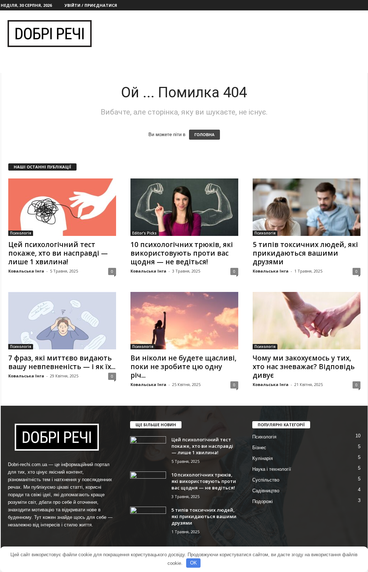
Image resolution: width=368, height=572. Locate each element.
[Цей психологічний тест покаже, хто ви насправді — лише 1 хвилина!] (62, 207)
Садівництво (265, 490)
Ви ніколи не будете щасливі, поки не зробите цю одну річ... (183, 366)
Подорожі (262, 501)
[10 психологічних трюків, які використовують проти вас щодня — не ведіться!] (184, 207)
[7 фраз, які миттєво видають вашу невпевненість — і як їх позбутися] (62, 320)
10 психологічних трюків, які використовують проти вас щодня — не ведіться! (181, 253)
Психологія (20, 233)
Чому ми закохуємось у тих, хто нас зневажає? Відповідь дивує (304, 366)
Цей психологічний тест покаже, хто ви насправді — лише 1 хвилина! (58, 253)
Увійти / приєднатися (91, 5)
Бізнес (259, 447)
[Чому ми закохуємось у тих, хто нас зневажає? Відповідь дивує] (306, 320)
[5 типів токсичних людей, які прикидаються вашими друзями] (306, 207)
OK (193, 563)
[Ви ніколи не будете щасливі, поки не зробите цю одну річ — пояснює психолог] (184, 320)
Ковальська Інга (26, 271)
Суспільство (265, 480)
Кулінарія (262, 458)
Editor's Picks (144, 233)
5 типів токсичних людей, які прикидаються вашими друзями (305, 253)
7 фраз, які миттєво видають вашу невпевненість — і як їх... (61, 362)
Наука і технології (271, 469)
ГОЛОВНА (204, 134)
